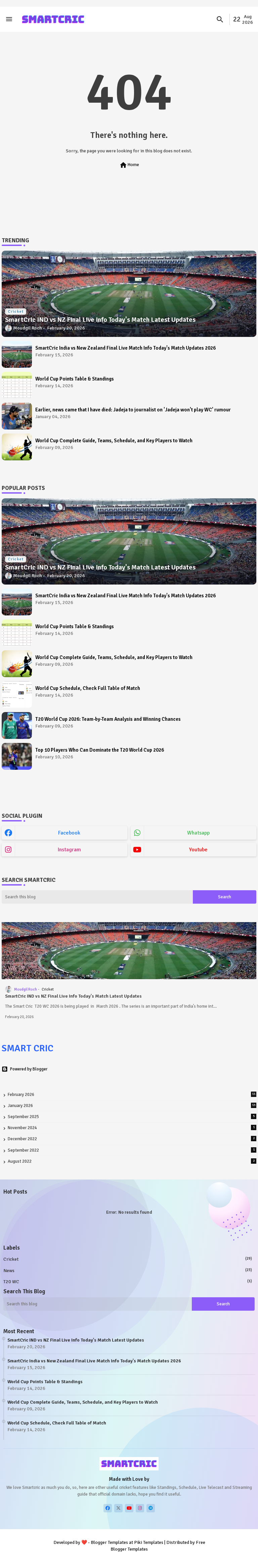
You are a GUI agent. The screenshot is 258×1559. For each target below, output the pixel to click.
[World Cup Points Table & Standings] (17, 385)
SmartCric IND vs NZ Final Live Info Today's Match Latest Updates (73, 996)
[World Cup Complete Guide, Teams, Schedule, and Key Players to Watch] (17, 447)
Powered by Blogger (28, 1069)
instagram (69, 849)
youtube (198, 849)
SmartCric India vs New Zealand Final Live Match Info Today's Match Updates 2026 (125, 348)
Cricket (127, 1259)
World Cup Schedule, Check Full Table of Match (87, 688)
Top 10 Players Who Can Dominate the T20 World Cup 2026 (99, 750)
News (127, 1270)
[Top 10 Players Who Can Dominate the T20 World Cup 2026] (17, 756)
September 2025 (131, 1116)
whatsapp (198, 832)
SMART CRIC (27, 1048)
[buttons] (107, 1508)
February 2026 (131, 1094)
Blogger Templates (109, 1542)
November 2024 (131, 1127)
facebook (69, 832)
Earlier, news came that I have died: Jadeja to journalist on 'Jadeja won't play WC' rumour (133, 410)
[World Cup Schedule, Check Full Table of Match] (17, 694)
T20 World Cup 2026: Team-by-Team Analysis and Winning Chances (108, 719)
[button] (220, 19)
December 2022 (131, 1139)
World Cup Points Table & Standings (74, 379)
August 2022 (131, 1161)
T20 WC (127, 1282)
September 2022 (131, 1150)
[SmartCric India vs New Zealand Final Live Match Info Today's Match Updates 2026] (17, 354)
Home (129, 165)
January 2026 (131, 1105)
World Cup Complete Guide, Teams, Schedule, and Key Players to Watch (113, 441)
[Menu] (9, 19)
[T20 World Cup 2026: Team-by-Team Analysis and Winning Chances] (17, 725)
